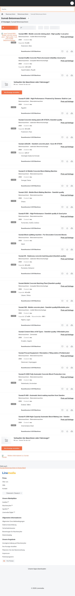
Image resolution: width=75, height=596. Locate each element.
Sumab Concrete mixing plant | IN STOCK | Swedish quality (40, 120)
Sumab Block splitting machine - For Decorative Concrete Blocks (43, 235)
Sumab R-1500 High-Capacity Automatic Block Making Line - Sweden (44, 416)
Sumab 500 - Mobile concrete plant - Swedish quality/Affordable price (44, 307)
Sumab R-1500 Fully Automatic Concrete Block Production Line (42, 374)
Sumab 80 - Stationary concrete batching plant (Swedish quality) (42, 256)
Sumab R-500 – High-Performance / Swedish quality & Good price (43, 213)
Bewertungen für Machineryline (12, 531)
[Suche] (72, 9)
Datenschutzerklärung (9, 525)
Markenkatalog (7, 535)
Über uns (5, 482)
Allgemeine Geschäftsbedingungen (13, 521)
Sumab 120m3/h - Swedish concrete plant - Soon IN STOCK (40, 144)
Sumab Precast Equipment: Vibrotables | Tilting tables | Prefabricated (44, 353)
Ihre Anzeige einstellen (11, 92)
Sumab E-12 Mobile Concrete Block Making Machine (38, 171)
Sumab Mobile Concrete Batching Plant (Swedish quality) (40, 283)
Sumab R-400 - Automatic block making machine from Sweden (42, 395)
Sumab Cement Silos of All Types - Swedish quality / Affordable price (44, 332)
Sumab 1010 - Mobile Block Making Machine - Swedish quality (41, 192)
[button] (72, 3)
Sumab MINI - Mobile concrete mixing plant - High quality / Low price (44, 34)
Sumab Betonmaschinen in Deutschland (13, 468)
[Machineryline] (2, 14)
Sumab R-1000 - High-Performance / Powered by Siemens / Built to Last (45, 98)
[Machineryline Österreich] (13, 3)
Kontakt (4, 488)
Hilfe (3, 485)
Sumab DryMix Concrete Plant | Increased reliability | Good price (42, 58)
